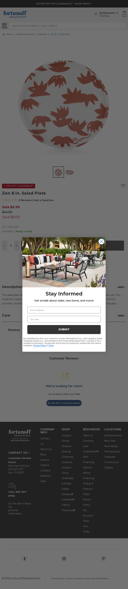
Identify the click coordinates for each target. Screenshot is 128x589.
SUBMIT (64, 329)
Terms (51, 345)
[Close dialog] (101, 241)
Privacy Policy (39, 345)
